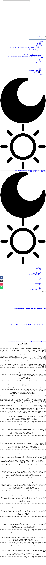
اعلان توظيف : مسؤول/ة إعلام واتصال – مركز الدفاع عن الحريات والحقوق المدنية (30, 308)
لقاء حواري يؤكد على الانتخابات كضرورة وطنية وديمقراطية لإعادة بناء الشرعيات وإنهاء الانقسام (27, 341)
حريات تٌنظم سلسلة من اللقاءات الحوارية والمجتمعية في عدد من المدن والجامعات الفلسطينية (27, 324)
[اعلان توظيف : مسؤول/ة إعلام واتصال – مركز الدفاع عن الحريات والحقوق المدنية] (36, 306)
